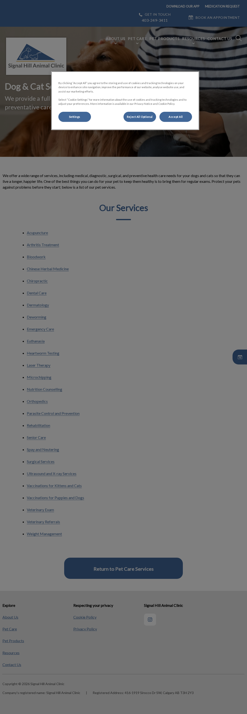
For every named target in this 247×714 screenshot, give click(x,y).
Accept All (176, 116)
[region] (125, 100)
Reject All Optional (140, 116)
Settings (75, 116)
